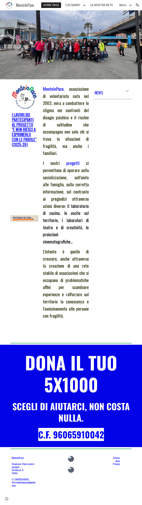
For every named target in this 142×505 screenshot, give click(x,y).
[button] (137, 5)
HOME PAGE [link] (51, 5)
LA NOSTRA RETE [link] (101, 5)
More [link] (122, 5)
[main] (24, 129)
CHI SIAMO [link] (72, 5)
